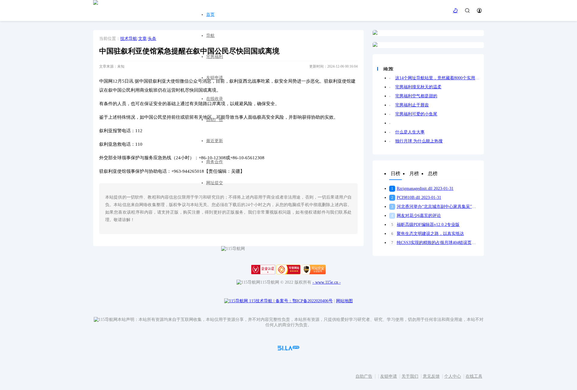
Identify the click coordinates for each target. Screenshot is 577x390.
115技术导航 (262, 301)
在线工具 (474, 376)
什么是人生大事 (410, 132)
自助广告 (214, 119)
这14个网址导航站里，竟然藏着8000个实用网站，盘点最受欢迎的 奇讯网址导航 (437, 78)
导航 (210, 35)
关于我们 (409, 376)
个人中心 (452, 376)
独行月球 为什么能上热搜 (419, 141)
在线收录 (214, 98)
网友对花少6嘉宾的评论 (416, 215)
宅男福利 (214, 56)
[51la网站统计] (288, 349)
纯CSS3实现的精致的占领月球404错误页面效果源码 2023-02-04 (435, 242)
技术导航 (128, 38)
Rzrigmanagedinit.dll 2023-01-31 (422, 188)
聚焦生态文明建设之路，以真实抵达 (427, 233)
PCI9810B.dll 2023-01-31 (416, 197)
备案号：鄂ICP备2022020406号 (304, 301)
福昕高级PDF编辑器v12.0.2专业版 (425, 224)
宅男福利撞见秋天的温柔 (418, 87)
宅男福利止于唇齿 (412, 105)
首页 (210, 14)
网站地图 (344, 301)
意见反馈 (431, 376)
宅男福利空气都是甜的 (416, 96)
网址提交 (214, 183)
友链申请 (214, 77)
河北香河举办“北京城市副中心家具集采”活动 (435, 206)
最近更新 (214, 141)
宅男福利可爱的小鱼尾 (416, 114)
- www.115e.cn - (327, 282)
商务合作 (214, 162)
